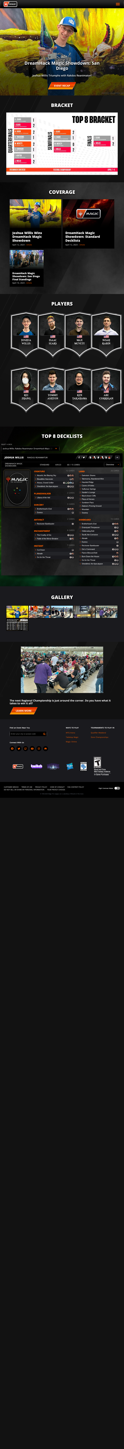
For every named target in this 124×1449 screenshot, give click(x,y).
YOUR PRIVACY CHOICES (56, 790)
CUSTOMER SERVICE (11, 787)
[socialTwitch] (25, 748)
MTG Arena (70, 733)
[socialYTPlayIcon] (32, 748)
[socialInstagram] (38, 748)
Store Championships (99, 737)
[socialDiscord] (45, 748)
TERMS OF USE (26, 787)
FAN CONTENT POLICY (75, 787)
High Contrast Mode (106, 788)
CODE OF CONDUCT (57, 787)
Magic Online (71, 741)
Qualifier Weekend (98, 733)
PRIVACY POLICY (41, 787)
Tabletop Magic (72, 737)
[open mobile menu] (118, 4)
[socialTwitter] (18, 748)
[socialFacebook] (12, 748)
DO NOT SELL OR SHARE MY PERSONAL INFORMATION (24, 790)
